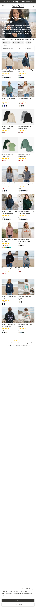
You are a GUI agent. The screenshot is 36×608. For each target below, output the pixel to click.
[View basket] (32, 6)
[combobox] (11, 48)
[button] (19, 48)
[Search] (29, 6)
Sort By (5, 45)
